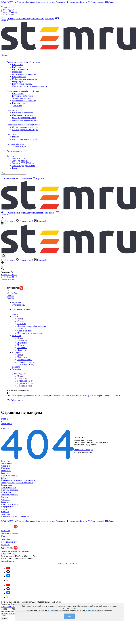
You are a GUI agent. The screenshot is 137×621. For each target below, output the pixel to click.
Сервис (20, 321)
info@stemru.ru (16, 400)
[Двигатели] (27, 132)
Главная (10, 295)
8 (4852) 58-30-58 (9, 12)
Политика (5, 468)
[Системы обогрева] (27, 141)
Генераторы (6, 485)
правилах (90, 610)
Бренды (4, 473)
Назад (20, 319)
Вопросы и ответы (9, 504)
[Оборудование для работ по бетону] (27, 89)
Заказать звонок (8, 279)
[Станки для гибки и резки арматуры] (27, 122)
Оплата (4, 497)
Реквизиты (6, 470)
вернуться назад (85, 452)
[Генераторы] (27, 108)
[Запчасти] (27, 153)
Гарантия (5, 502)
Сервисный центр (9, 475)
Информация (7, 507)
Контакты (5, 545)
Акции (4, 509)
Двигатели (6, 492)
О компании (6, 463)
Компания (22, 340)
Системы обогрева (9, 490)
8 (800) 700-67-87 (9, 10)
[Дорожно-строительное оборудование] (27, 60)
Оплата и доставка (9, 495)
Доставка (5, 499)
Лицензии (5, 466)
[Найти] (2, 176)
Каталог (10, 298)
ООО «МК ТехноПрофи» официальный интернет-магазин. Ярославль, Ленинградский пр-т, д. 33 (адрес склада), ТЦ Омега (57, 2)
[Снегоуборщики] (27, 149)
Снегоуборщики (8, 487)
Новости (5, 511)
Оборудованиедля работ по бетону (17, 483)
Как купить (22, 357)
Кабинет (15, 293)
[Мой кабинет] (2, 218)
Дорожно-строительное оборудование (18, 480)
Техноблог (6, 514)
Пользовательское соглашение (15, 516)
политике (52, 610)
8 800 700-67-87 (8, 554)
